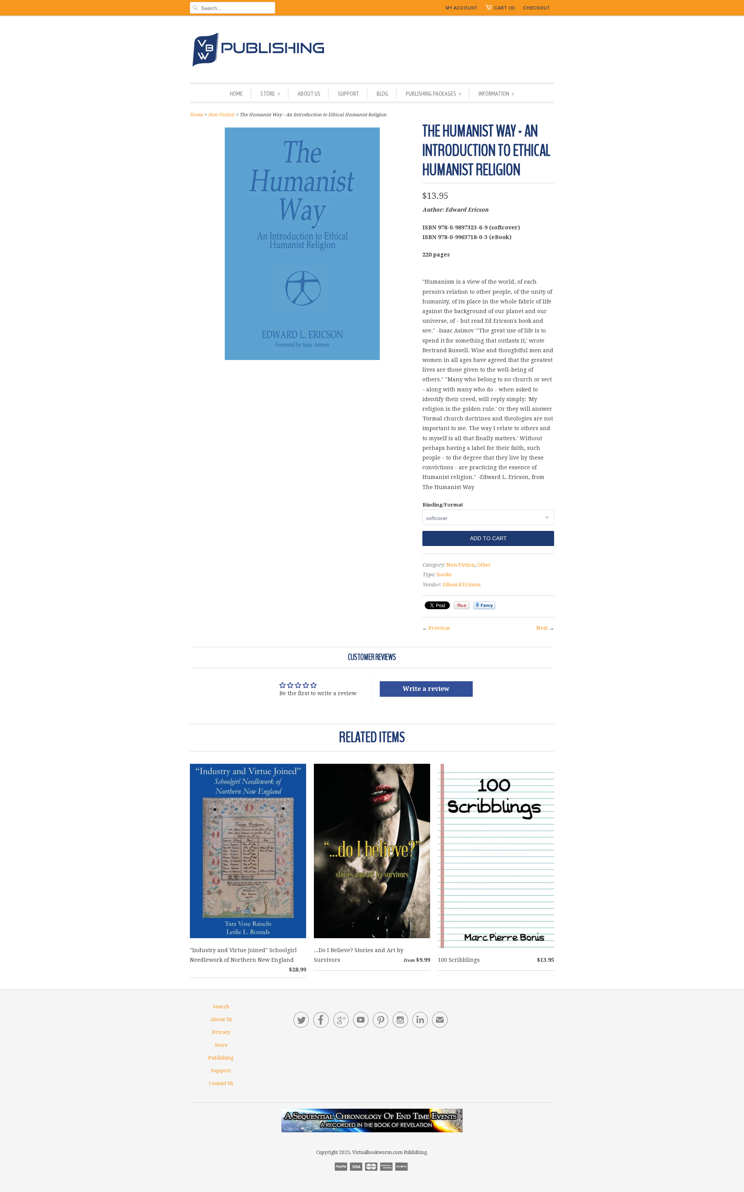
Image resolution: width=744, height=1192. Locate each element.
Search (221, 1006)
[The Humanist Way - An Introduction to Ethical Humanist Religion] (302, 358)
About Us (309, 93)
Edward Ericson (461, 584)
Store (270, 93)
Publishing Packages (433, 93)
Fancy (484, 605)
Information (496, 93)
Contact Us (221, 1083)
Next (542, 628)
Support (348, 93)
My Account (462, 7)
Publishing (221, 1058)
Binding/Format (442, 505)
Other (484, 565)
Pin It (462, 605)
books (444, 574)
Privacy (221, 1032)
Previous (439, 628)
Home (236, 93)
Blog (382, 93)
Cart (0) (504, 7)
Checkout (536, 7)
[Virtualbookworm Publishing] (372, 51)
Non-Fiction (221, 114)
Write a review (426, 688)
